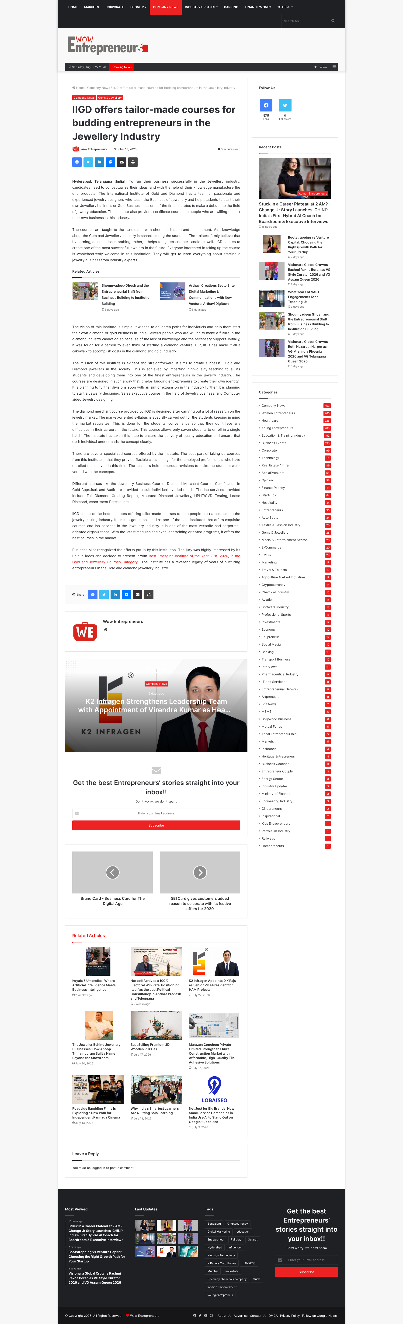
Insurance (269, 749)
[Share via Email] (121, 162)
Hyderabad (215, 1247)
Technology (270, 458)
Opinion (267, 480)
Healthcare (270, 420)
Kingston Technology (221, 1255)
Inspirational (271, 816)
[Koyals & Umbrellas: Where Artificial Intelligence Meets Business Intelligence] (98, 961)
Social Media (271, 644)
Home (73, 7)
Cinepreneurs (272, 808)
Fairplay (236, 1239)
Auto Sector (271, 517)
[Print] (133, 162)
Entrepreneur (216, 1239)
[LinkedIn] (99, 162)
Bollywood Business (276, 719)
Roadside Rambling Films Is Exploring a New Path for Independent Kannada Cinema (96, 1112)
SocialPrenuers (273, 473)
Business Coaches (275, 764)
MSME (266, 711)
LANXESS (249, 1263)
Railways (268, 838)
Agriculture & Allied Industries (284, 577)
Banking (231, 7)
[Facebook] (77, 162)
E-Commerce (271, 547)
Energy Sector (272, 779)
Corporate (114, 7)
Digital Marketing (219, 1231)
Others (284, 7)
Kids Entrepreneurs (276, 823)
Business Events (274, 443)
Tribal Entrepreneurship (279, 734)
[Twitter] (88, 162)
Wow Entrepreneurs (94, 149)
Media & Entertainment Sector (284, 540)
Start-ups (269, 495)
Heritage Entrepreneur (278, 756)
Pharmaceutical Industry (280, 674)
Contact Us (258, 1315)
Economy (138, 7)
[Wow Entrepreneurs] (108, 45)
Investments (271, 622)
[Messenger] (110, 162)
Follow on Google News (319, 1315)
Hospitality (270, 502)
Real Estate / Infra (275, 465)
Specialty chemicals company (227, 1279)
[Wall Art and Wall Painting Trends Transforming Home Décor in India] (188, 1251)
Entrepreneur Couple (277, 771)
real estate (231, 1271)
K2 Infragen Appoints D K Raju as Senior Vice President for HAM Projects (212, 985)
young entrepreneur (220, 1295)
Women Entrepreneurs (278, 413)
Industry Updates (200, 7)
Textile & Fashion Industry (281, 525)
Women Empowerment (222, 1287)
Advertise (241, 1315)
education (243, 1231)
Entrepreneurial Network (280, 689)
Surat (256, 1279)
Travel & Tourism (274, 570)
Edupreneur (270, 637)
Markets (91, 7)
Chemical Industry (275, 592)
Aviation (268, 599)
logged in (98, 1168)
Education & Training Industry (284, 435)
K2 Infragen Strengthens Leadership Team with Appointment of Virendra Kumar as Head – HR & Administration (156, 709)
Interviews (269, 667)
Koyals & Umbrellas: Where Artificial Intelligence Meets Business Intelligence (94, 985)
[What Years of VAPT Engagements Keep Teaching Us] (272, 298)
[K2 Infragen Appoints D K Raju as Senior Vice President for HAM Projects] (214, 961)
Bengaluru (214, 1223)
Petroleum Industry (276, 831)
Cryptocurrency (273, 585)
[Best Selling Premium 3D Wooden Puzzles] (156, 1025)
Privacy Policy (290, 1315)
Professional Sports (276, 614)
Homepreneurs (273, 846)
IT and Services (273, 682)
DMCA (273, 1315)
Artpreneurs (270, 696)
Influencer (235, 1247)
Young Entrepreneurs (277, 428)
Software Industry (275, 607)
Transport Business (276, 659)
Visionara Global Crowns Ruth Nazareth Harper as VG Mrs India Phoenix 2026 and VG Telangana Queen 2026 (308, 351)
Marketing (269, 562)
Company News (165, 7)
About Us (224, 1315)
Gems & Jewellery (110, 97)
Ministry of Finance (276, 794)
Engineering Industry (277, 801)
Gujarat (252, 1239)
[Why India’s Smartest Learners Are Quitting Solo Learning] (156, 1089)
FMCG (266, 555)
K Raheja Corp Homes (222, 1263)
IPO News (269, 704)
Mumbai (213, 1271)
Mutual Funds (272, 726)
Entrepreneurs (272, 510)
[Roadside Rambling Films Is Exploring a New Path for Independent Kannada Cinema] (98, 1089)
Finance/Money (258, 7)
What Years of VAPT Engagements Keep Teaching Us (304, 297)
